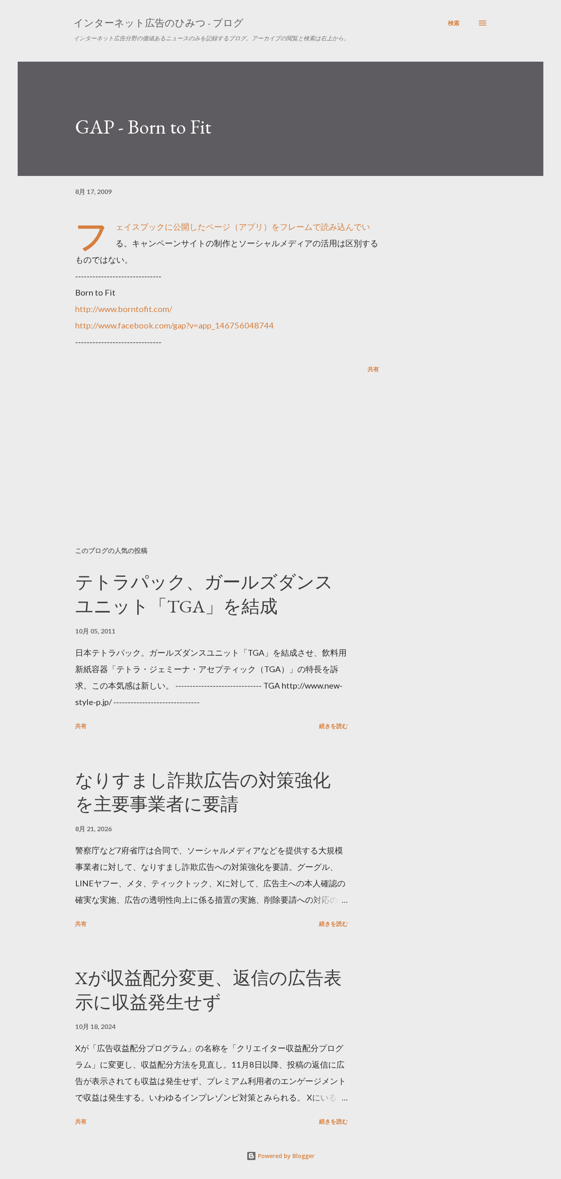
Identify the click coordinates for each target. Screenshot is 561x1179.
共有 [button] (373, 368)
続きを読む (333, 725)
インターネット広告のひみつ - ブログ (159, 22)
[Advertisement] (214, 444)
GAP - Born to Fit (143, 126)
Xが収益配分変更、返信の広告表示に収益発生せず (208, 990)
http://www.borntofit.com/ (123, 309)
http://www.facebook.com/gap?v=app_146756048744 (174, 325)
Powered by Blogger (285, 1156)
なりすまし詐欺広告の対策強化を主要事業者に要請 (203, 792)
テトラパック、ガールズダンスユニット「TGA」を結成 (204, 594)
